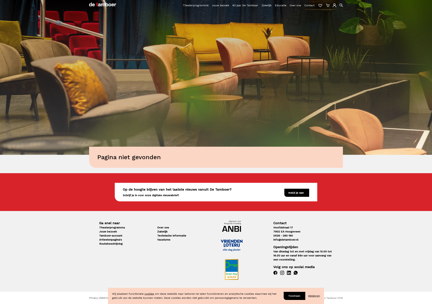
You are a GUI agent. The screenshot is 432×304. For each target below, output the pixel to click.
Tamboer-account (110, 235)
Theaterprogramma (196, 5)
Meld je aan (296, 192)
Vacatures (163, 239)
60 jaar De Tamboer (245, 5)
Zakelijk (267, 5)
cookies (149, 293)
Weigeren (314, 295)
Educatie (280, 5)
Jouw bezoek (220, 5)
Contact (309, 5)
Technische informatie (171, 235)
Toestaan (294, 295)
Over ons (295, 5)
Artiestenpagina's (110, 239)
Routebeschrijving (111, 243)
